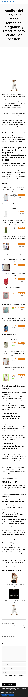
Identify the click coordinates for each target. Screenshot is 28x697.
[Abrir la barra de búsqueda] (22, 2)
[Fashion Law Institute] (7, 2)
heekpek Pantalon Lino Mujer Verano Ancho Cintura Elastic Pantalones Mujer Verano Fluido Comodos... (14, 222)
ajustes (11, 692)
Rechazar (11, 694)
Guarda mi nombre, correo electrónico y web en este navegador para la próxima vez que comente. (14, 678)
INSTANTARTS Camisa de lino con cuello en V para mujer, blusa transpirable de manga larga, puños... (14, 321)
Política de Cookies (13, 689)
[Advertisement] (14, 62)
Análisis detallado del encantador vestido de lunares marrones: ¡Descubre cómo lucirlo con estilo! (13, 628)
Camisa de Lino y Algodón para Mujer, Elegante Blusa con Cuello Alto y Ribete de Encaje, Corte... (14, 370)
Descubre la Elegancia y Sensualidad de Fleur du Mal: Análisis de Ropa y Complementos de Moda (13, 634)
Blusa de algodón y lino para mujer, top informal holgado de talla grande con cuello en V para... (14, 353)
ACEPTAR (4, 694)
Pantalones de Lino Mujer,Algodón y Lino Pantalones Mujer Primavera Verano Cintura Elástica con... (14, 239)
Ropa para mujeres (9, 623)
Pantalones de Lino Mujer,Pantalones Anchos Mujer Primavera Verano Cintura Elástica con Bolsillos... (14, 206)
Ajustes (17, 694)
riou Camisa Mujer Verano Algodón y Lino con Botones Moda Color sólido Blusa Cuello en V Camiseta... (14, 189)
